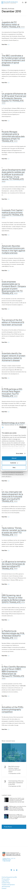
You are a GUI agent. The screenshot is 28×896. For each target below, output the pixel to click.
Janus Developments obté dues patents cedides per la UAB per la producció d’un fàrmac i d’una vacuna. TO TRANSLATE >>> (13, 176)
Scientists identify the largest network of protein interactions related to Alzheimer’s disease (13, 357)
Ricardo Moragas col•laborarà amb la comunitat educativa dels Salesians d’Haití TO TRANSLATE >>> (13, 136)
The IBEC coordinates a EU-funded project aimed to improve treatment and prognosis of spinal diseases (13, 60)
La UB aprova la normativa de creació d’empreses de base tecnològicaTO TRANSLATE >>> (14, 565)
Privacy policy (6, 879)
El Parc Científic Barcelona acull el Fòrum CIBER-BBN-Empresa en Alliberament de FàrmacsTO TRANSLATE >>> (14, 672)
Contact (4, 888)
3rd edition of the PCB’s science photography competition (12, 709)
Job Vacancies (6, 886)
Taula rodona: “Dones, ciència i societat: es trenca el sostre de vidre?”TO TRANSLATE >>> (14, 531)
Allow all (14, 458)
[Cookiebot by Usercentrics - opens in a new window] (19, 427)
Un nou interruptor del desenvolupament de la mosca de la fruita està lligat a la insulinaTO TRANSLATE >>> (12, 496)
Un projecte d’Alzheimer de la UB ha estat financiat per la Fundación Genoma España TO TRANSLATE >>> (14, 98)
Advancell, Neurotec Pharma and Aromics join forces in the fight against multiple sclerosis (13, 249)
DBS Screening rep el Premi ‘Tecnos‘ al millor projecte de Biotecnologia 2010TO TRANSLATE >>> (13, 598)
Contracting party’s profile (9, 877)
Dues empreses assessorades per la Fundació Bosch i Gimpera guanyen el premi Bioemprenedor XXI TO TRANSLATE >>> (14, 287)
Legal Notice (5, 881)
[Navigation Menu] (26, 2)
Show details (19, 453)
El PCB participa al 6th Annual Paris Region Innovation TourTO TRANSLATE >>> (12, 392)
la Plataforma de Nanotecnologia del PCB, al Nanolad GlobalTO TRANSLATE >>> (13, 634)
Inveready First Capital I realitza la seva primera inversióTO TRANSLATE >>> (12, 213)
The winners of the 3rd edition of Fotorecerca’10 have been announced (13, 322)
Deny (14, 467)
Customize (13, 463)
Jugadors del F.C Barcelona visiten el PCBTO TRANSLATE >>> (13, 24)
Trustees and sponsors (8, 884)
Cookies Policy (6, 882)
